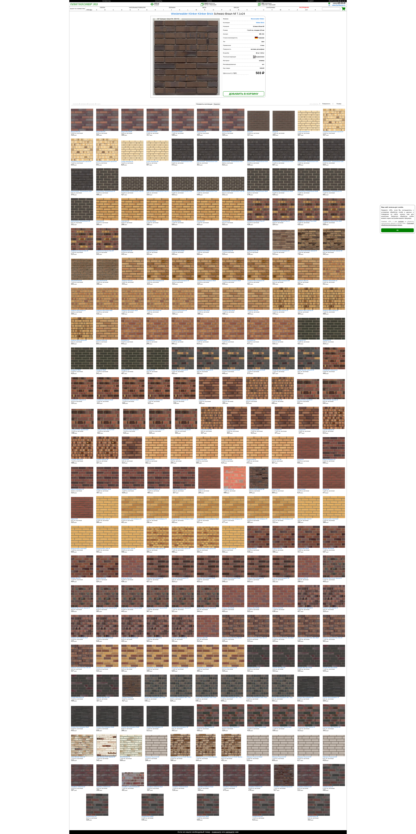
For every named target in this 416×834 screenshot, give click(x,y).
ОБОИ (204, 7)
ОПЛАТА (209, 1)
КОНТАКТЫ (158, 1)
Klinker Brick (260, 22)
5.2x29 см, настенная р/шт (152, 133)
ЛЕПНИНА (172, 7)
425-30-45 (339, 3)
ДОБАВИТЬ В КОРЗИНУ (243, 93)
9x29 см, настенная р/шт (129, 639)
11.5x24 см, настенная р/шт (103, 520)
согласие (401, 221)
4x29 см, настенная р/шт (126, 133)
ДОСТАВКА (259, 1)
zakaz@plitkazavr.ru (338, 5)
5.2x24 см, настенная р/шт (77, 133)
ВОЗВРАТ (311, 1)
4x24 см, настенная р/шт (101, 133)
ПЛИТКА (102, 7)
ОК (397, 230)
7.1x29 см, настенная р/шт (178, 133)
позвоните (216, 832)
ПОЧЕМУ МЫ (106, 1)
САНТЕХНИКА (270, 7)
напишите (230, 832)
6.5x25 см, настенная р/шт (334, 163)
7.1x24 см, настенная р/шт (203, 133)
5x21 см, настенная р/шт (227, 133)
